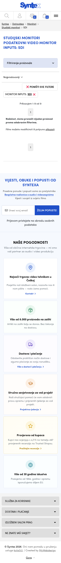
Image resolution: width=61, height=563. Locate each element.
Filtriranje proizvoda (19, 63)
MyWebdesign (47, 550)
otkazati (50, 129)
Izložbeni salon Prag (18, 522)
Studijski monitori (11, 27)
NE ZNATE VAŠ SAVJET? (17, 533)
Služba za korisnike (17, 501)
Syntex (5, 23)
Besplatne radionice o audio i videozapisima (29, 194)
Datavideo (18, 23)
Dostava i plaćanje (17, 511)
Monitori (31, 23)
